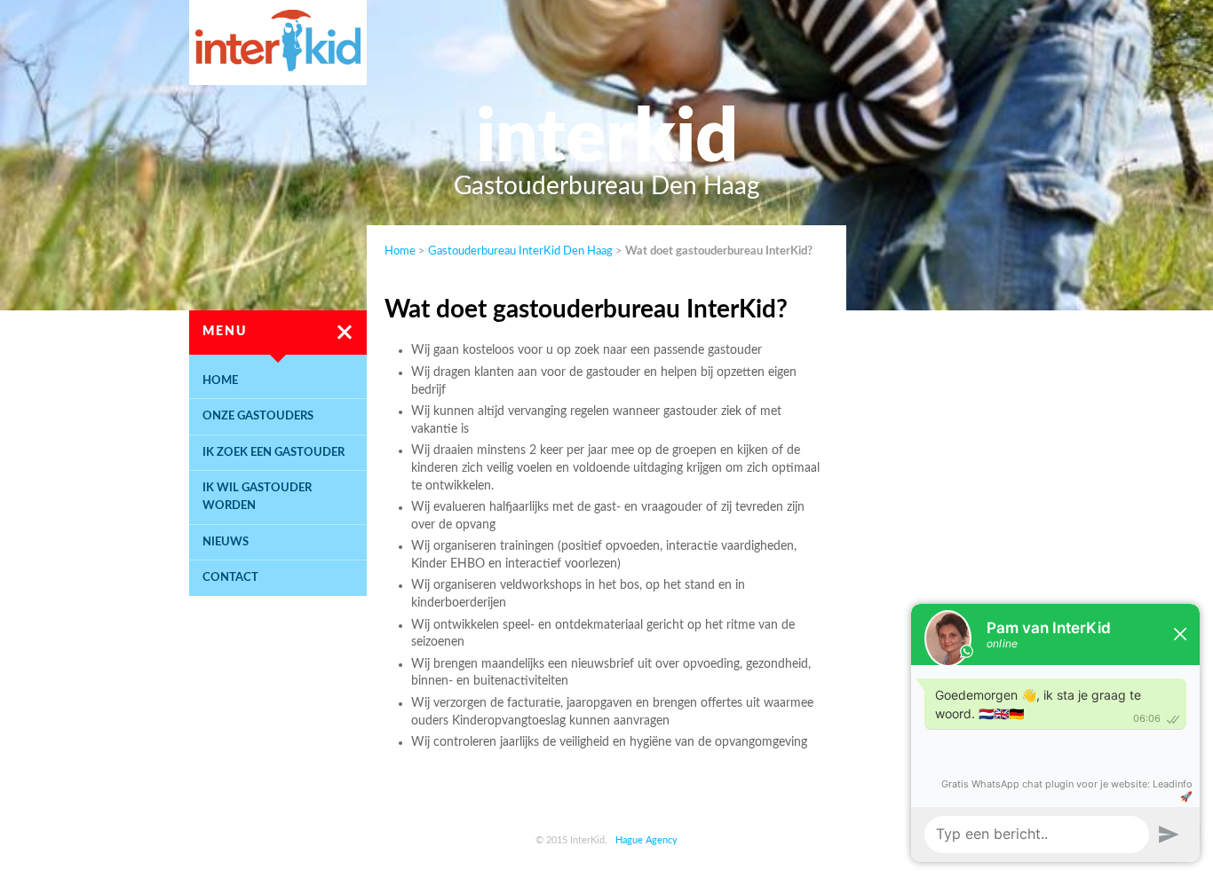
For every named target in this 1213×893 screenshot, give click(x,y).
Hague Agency (646, 840)
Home (220, 380)
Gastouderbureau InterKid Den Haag (520, 251)
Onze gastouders (257, 416)
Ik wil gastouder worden (257, 496)
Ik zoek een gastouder (273, 452)
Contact (230, 577)
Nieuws (225, 542)
